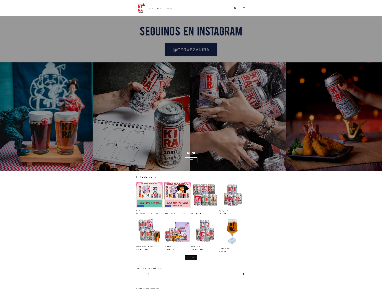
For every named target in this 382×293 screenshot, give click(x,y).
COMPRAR (191, 160)
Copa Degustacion (224, 249)
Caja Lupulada (195, 247)
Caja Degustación (224, 211)
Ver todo (191, 258)
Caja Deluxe (167, 247)
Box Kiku (138, 211)
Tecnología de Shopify (155, 288)
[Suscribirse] (170, 274)
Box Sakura (167, 211)
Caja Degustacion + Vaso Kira (144, 247)
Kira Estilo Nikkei (144, 288)
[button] (159, 8)
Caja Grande (195, 211)
